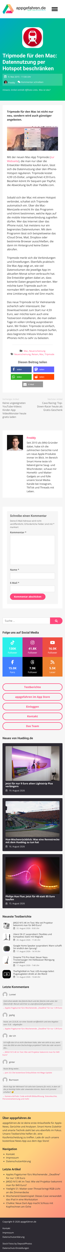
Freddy (11, 82)
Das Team (32, 726)
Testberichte (32, 687)
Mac (26, 351)
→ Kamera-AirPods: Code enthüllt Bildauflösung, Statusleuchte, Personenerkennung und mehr (29, 1097)
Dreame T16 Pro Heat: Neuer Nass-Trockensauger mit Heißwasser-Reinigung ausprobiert (33, 960)
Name (14, 569)
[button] (21, 369)
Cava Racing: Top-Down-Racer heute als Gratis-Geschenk (49, 406)
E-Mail (14, 583)
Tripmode (49, 354)
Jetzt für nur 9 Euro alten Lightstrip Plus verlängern (29, 785)
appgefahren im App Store (32, 697)
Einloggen (32, 706)
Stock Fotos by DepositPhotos (17, 1243)
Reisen (35, 354)
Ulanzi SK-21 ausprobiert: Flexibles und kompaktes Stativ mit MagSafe (32, 935)
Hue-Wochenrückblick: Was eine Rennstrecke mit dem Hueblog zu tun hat (33, 841)
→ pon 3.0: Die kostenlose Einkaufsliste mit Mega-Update (27, 1072)
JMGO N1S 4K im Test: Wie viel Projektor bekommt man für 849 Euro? (33, 924)
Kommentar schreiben (32, 82)
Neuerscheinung (37, 351)
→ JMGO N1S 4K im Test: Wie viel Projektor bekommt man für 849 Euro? (31, 1053)
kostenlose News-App (14, 1141)
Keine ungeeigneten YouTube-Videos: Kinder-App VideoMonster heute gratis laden (14, 410)
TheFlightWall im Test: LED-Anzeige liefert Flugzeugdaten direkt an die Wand (33, 972)
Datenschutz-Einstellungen (15, 1248)
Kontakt (32, 716)
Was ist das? (44, 89)
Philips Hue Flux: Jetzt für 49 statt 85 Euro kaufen (30, 898)
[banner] (24, 9)
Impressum (12, 1157)
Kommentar (18, 532)
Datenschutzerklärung (18, 1161)
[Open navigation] (55, 9)
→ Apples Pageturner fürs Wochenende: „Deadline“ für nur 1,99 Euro (32, 1008)
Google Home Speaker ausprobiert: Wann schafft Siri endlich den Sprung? (37, 947)
